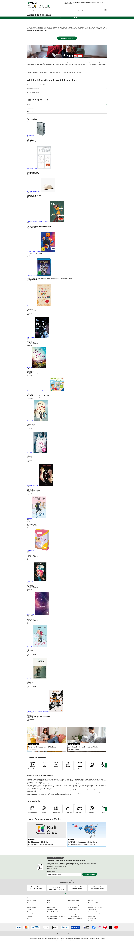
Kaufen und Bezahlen (73, 902)
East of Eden (30, 678)
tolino (28, 104)
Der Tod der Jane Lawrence (33, 485)
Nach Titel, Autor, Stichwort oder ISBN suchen (74, 2)
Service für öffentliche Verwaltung (55, 916)
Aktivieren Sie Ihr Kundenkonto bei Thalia (86, 739)
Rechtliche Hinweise (52, 868)
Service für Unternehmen (53, 914)
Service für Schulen (52, 909)
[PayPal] (65, 927)
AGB (28, 918)
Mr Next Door (30, 452)
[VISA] (18, 927)
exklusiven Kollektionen (89, 785)
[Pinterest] (105, 927)
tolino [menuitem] (62, 10)
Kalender (56, 765)
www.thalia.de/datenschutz (64, 794)
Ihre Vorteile (91, 898)
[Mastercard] (26, 927)
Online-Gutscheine (72, 907)
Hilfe (48, 900)
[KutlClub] (86, 927)
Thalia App (90, 900)
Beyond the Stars (31, 614)
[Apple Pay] (55, 927)
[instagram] (99, 927)
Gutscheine (30, 111)
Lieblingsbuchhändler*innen (95, 905)
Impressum (29, 916)
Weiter (105, 10)
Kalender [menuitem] (93, 10)
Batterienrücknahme (52, 905)
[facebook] (94, 927)
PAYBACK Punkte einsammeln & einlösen (86, 834)
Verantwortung (30, 911)
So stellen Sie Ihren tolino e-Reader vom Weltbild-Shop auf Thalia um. (66, 72)
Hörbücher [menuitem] (68, 10)
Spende (44, 808)
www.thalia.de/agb (49, 794)
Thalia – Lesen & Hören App (95, 902)
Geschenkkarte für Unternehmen (96, 911)
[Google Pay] (46, 927)
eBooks (91, 765)
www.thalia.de (76, 779)
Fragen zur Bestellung (73, 900)
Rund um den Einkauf (73, 898)
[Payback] (75, 927)
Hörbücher (103, 765)
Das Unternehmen (31, 900)
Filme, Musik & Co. (32, 765)
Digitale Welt (91, 916)
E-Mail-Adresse (51, 871)
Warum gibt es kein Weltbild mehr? (36, 85)
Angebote (103, 808)
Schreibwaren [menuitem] (87, 10)
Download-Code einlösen (74, 909)
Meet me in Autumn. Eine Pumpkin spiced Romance (38, 221)
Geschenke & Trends (68, 765)
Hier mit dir (29, 367)
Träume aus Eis (30, 420)
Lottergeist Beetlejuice (32, 275)
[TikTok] (110, 927)
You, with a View (31, 550)
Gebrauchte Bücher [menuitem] (51, 10)
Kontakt (49, 902)
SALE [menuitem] (98, 10)
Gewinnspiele (56, 808)
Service (49, 898)
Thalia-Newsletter (77, 790)
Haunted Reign (30, 135)
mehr (28, 121)
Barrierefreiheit (31, 914)
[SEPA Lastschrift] (35, 927)
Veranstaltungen (92, 918)
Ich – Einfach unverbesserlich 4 (34, 251)
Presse (28, 905)
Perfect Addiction (31, 337)
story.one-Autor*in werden (95, 907)
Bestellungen (30, 108)
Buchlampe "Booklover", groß (34, 191)
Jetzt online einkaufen (67, 38)
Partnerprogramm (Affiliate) (95, 914)
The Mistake (30, 646)
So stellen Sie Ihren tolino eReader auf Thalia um (67, 18)
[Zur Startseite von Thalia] (34, 3)
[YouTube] (116, 927)
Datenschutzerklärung (73, 916)
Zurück (28, 765)
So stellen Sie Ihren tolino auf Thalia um (46, 739)
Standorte (29, 909)
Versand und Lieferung (73, 905)
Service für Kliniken (52, 918)
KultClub (90, 920)
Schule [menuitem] (43, 10)
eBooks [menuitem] (59, 10)
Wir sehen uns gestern (32, 305)
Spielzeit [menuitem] (74, 10)
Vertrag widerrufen (67, 893)
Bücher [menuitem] (29, 10)
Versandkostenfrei (79, 808)
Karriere (29, 902)
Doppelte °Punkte (32, 808)
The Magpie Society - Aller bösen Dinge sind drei (38, 711)
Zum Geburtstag (68, 808)
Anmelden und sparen (89, 874)
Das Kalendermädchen (32, 168)
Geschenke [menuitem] (103, 10)
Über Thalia (30, 898)
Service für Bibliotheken (53, 911)
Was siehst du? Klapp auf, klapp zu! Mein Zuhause (38, 390)
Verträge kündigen (72, 914)
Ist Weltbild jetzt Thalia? (33, 92)
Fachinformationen (31, 907)
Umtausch (91, 808)
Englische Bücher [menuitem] (36, 10)
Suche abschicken (68, 3)
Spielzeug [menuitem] (80, 10)
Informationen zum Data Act (75, 918)
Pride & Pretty (30, 581)
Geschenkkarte (92, 909)
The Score (29, 518)
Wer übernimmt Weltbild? (33, 88)
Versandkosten (77, 940)
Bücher (44, 765)
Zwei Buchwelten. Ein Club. (46, 834)
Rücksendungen (51, 907)
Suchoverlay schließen (89, 2)
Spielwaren (79, 765)
